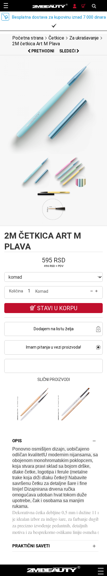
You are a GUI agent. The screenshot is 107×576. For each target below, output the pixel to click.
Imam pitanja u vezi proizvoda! (53, 347)
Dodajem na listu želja (54, 329)
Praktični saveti (31, 546)
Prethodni (43, 51)
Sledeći (67, 51)
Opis (17, 440)
